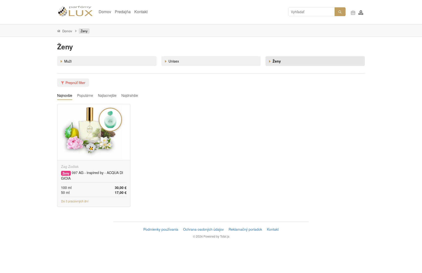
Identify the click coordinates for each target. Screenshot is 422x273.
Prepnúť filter (75, 82)
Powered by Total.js (216, 236)
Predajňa (123, 11)
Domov (105, 11)
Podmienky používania (160, 229)
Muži (68, 61)
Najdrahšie (129, 95)
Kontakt (141, 11)
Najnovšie (64, 95)
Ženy (84, 31)
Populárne (85, 95)
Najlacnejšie (107, 95)
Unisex (174, 61)
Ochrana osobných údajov (203, 229)
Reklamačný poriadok (245, 229)
